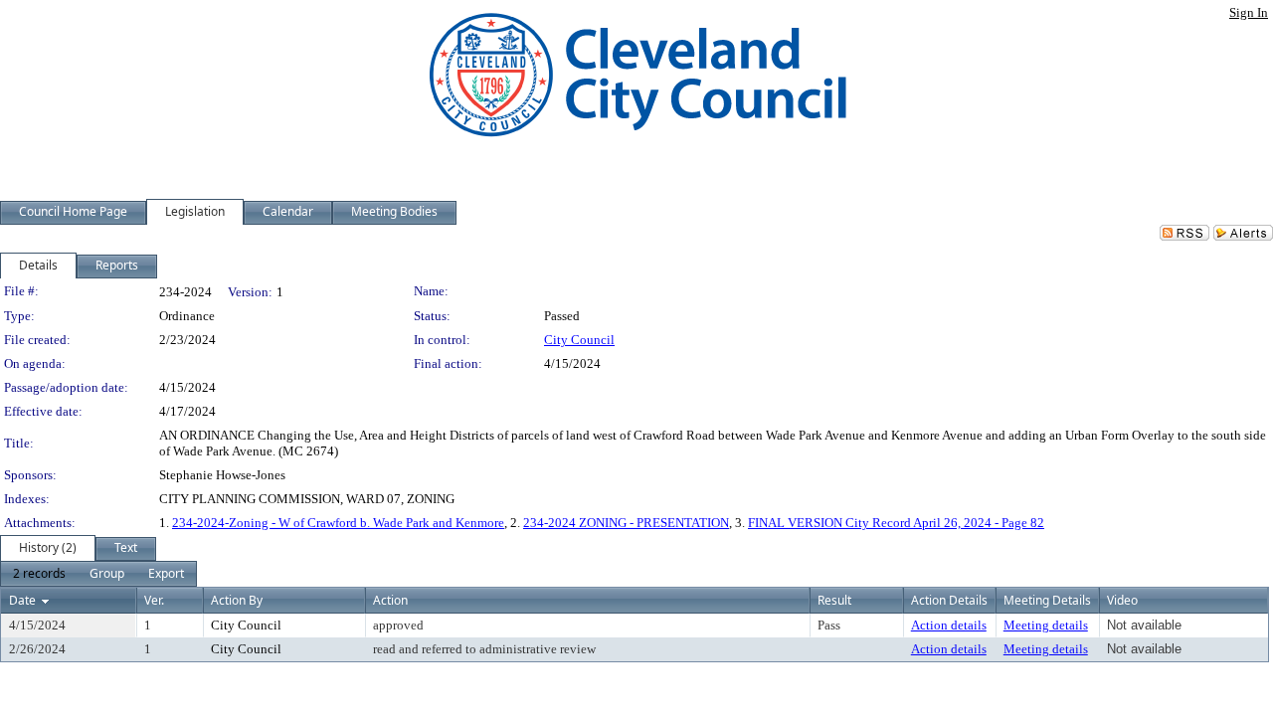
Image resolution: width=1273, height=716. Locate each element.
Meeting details (1045, 625)
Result (834, 600)
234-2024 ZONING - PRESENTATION (626, 522)
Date (22, 600)
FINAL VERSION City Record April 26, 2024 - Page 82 (896, 522)
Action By (237, 600)
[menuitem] (39, 574)
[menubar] (98, 574)
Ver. (154, 600)
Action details (949, 625)
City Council (579, 339)
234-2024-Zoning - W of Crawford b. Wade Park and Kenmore (338, 522)
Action (390, 600)
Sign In (1248, 12)
